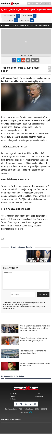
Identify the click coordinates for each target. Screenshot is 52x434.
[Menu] (29, 3)
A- (49, 70)
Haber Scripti (24, 412)
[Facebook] (14, 60)
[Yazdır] (33, 60)
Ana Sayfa (13, 394)
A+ (49, 67)
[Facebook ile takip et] (16, 404)
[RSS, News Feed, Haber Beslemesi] (26, 404)
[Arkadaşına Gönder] (28, 60)
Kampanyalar (38, 396)
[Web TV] (37, 3)
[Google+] (23, 60)
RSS (38, 394)
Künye (13, 396)
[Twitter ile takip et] (21, 404)
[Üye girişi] (30, 404)
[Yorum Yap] (37, 60)
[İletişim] (45, 3)
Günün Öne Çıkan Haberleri (11, 420)
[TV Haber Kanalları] (33, 3)
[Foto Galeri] (41, 3)
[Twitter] (19, 60)
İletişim (13, 399)
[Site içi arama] (49, 3)
